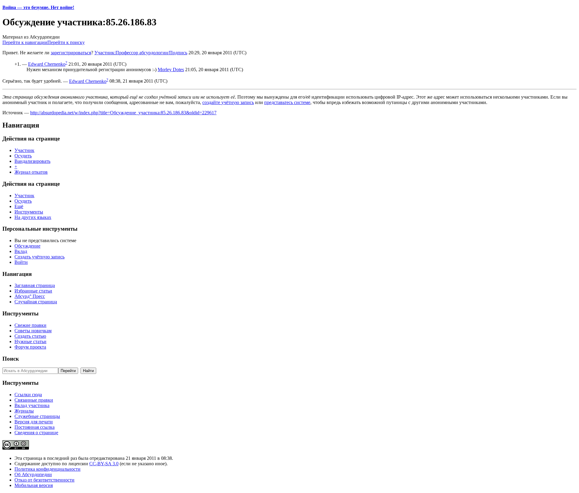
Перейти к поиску (66, 42)
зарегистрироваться (71, 52)
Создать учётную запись (39, 256)
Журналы (24, 410)
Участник (24, 150)
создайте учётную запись (228, 102)
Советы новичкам (33, 330)
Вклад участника (31, 405)
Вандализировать (32, 161)
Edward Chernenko (46, 64)
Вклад (20, 251)
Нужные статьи (30, 341)
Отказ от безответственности (44, 479)
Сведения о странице (36, 432)
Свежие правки (30, 325)
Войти (21, 262)
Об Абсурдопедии (33, 474)
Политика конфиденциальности (47, 469)
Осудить (23, 155)
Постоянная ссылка (34, 427)
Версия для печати (33, 421)
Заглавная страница (34, 285)
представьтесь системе (287, 102)
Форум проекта (30, 346)
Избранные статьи (33, 290)
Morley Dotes (171, 69)
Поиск (10, 359)
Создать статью (30, 336)
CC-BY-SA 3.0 (104, 463)
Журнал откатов (31, 172)
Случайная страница (35, 301)
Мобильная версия (33, 485)
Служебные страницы (37, 416)
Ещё (18, 206)
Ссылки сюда (28, 394)
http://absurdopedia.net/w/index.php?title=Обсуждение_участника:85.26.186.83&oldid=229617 (123, 112)
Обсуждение (27, 245)
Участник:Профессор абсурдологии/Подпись (140, 52)
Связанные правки (33, 400)
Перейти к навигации (24, 42)
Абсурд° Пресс (29, 296)
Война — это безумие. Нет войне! (38, 7)
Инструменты (28, 211)
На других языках (32, 217)
